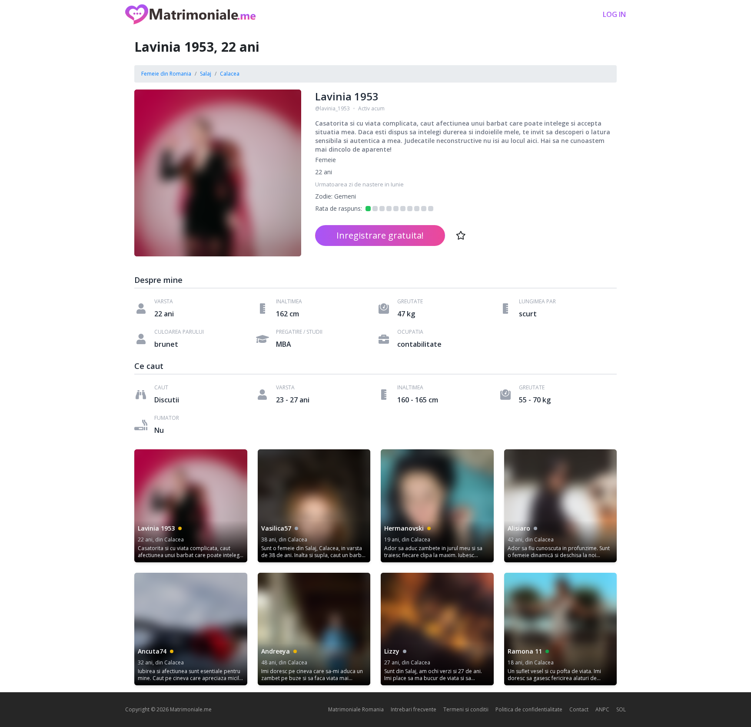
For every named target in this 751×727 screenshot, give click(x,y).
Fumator (166, 418)
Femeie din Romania (166, 73)
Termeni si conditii (465, 709)
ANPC (602, 709)
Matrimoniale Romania (356, 709)
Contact (578, 709)
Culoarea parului (179, 332)
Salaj (205, 73)
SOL (621, 709)
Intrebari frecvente (413, 709)
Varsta (163, 301)
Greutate (410, 301)
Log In (614, 14)
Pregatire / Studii (299, 332)
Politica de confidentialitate (528, 709)
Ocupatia (410, 332)
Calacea (229, 73)
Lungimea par (537, 301)
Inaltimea (289, 301)
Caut (161, 387)
